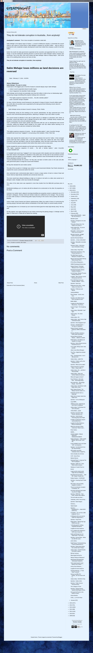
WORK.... (73, 432)
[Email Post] (36, 240)
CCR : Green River (75, 456)
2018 (71, 186)
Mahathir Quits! (74, 218)
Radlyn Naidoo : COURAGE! (78, 478)
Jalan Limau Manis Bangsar (77, 350)
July (72, 202)
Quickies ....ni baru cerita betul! (78, 240)
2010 (71, 613)
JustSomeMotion (75, 292)
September (73, 198)
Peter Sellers (74, 430)
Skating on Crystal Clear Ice (77, 467)
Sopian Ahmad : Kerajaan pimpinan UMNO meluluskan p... (78, 329)
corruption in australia (15, 242)
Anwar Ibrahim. (74, 595)
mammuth (49, 637)
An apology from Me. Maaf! (75, 125)
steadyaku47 (19, 8)
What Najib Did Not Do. (76, 555)
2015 (71, 603)
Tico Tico (72, 72)
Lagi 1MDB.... (74, 401)
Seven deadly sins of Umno (77, 453)
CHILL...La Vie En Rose (76, 597)
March (72, 211)
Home (35, 282)
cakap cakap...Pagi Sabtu (77, 249)
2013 (71, 607)
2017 (71, 188)
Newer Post (10, 282)
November (73, 194)
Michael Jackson (75, 553)
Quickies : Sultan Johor (76, 581)
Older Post (61, 282)
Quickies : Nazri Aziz (76, 283)
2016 (71, 190)
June (72, 204)
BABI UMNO (74, 301)
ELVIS (72, 469)
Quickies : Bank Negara (76, 501)
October (73, 196)
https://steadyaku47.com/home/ (76, 51)
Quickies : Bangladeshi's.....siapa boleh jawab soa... (78, 509)
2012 (71, 609)
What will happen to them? (77, 377)
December (73, 192)
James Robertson (13, 83)
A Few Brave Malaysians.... (77, 262)
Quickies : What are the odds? (78, 364)
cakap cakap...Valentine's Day (78, 578)
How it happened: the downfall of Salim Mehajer (23, 91)
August (73, 200)
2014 (71, 605)
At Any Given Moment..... (76, 566)
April (72, 209)
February (73, 213)
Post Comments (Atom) (18, 285)
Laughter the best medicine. (77, 528)
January (73, 600)
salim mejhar (23, 242)
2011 (71, 611)
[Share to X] (40, 240)
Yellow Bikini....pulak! (76, 410)
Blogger (60, 637)
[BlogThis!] (39, 240)
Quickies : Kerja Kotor (76, 519)
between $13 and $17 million (46, 138)
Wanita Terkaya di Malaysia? (77, 557)
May (72, 207)
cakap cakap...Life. (75, 317)
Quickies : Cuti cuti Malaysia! (78, 399)
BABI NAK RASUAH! (75, 115)
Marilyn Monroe (74, 458)
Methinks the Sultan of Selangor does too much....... (80, 135)
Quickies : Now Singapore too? (78, 322)
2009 (71, 615)
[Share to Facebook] (42, 240)
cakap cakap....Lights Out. (77, 359)
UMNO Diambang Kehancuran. (78, 264)
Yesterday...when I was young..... (78, 499)
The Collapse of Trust (76, 586)
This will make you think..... (77, 497)
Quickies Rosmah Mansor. (77, 237)
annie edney (74, 540)
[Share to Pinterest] (43, 240)
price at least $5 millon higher (43, 146)
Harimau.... (73, 503)
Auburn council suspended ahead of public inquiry (23, 89)
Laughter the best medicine (77, 568)
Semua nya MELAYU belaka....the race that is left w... (78, 575)
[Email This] (38, 240)
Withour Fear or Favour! (75, 87)
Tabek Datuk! (74, 505)
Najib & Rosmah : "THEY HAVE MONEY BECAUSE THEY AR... (78, 440)
